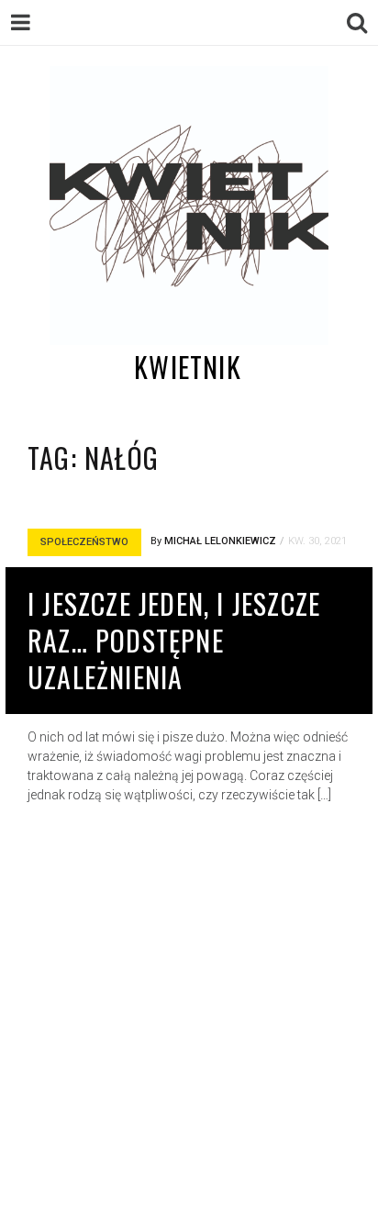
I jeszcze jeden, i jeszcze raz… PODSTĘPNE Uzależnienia (174, 640)
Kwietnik (187, 366)
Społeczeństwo (84, 542)
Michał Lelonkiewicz (220, 541)
